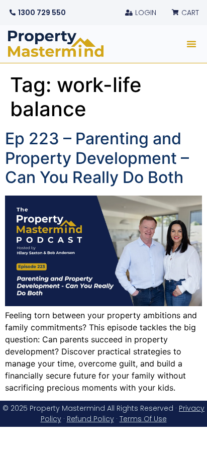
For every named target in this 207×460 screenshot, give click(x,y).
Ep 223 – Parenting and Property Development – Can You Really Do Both (97, 158)
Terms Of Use (143, 419)
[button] (191, 43)
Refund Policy (90, 419)
